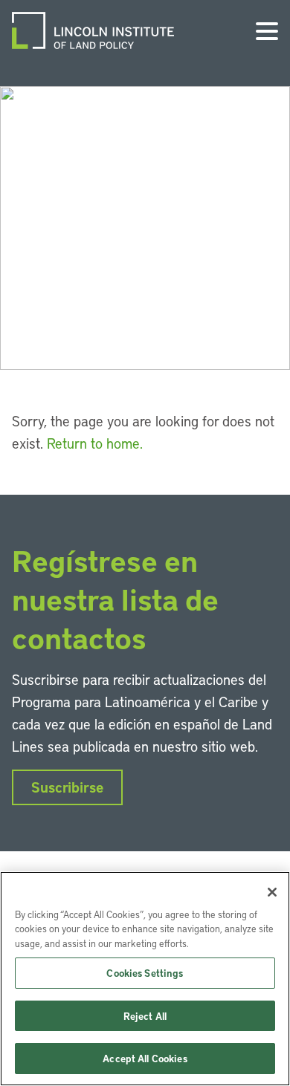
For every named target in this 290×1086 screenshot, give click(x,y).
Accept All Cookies (145, 1058)
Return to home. (95, 443)
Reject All (145, 1015)
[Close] (272, 892)
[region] (145, 978)
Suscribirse (67, 787)
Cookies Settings (144, 972)
